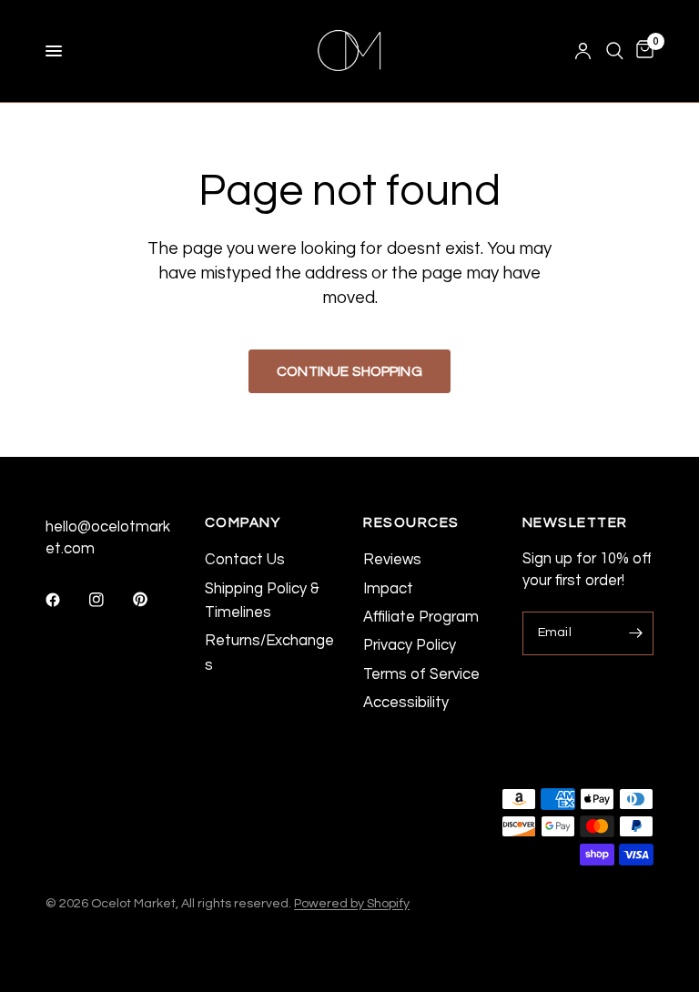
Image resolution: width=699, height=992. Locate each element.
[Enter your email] (635, 633)
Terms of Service (421, 674)
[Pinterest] (153, 599)
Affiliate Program (421, 616)
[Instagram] (109, 600)
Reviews (392, 559)
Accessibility (406, 702)
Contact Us (245, 559)
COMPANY (243, 523)
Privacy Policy (409, 645)
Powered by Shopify (352, 903)
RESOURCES (411, 523)
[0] (641, 51)
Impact (388, 588)
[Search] (615, 51)
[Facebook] (66, 600)
